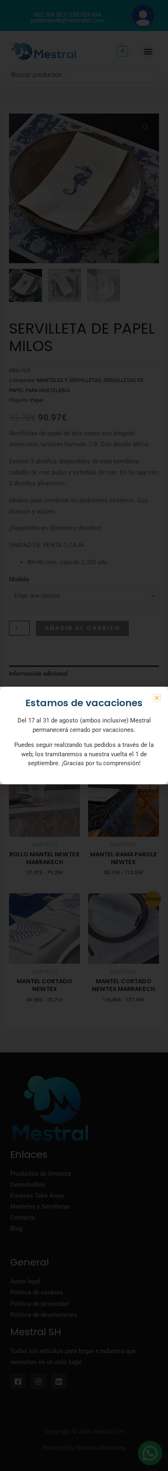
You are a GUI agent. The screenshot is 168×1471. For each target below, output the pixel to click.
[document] (84, 735)
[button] (157, 698)
